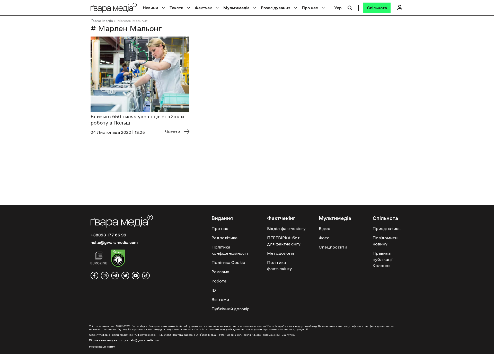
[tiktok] (146, 275)
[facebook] (94, 275)
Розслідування (275, 8)
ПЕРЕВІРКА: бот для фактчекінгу (284, 241)
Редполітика (224, 238)
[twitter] (125, 275)
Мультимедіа (236, 8)
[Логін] (399, 7)
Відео (324, 228)
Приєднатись (387, 228)
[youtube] (135, 275)
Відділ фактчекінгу (286, 228)
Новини (150, 8)
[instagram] (105, 275)
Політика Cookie (228, 262)
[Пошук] (350, 7)
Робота (218, 281)
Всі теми (220, 299)
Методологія (280, 253)
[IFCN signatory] (118, 259)
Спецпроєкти (333, 247)
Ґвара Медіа (102, 21)
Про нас (310, 8)
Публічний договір (230, 309)
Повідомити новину (385, 241)
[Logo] (114, 7)
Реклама (220, 272)
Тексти (176, 8)
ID (213, 290)
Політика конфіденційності (229, 250)
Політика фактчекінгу (279, 265)
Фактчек (203, 8)
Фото (324, 238)
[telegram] (115, 275)
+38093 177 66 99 (108, 235)
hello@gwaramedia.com (114, 242)
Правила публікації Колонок (382, 259)
